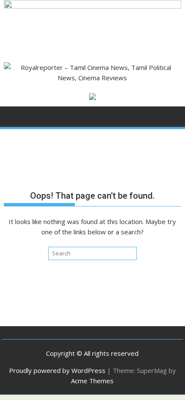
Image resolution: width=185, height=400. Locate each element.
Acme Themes (92, 380)
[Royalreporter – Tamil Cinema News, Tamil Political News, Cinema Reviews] (92, 6)
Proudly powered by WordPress (57, 370)
